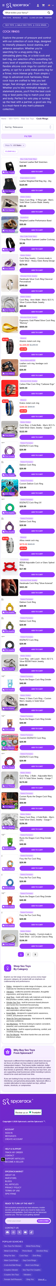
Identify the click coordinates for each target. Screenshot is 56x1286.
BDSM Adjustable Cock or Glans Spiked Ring (37, 563)
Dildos (9, 986)
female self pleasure (13, 1279)
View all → (42, 1279)
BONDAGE (17, 18)
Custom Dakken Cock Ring (31, 484)
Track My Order (14, 1152)
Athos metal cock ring (29, 540)
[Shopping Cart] (43, 5)
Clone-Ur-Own (36, 18)
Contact (9, 1155)
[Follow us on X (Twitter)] (19, 1232)
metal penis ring (33, 1246)
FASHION (48, 18)
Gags (25, 18)
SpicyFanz (10, 1194)
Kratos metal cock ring (29, 403)
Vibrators (10, 992)
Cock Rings (40, 25)
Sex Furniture (11, 1029)
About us (10, 1175)
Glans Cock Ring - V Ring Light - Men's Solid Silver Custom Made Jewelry (36, 201)
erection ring (42, 1251)
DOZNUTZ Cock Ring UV (31, 502)
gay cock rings (29, 1260)
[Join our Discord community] (7, 1232)
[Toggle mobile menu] (3, 5)
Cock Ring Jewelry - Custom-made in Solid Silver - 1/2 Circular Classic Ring (36, 935)
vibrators (27, 1275)
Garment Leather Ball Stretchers (33, 162)
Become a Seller (14, 1162)
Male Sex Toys (24, 25)
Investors (10, 1178)
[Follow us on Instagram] (13, 1232)
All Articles (12, 1184)
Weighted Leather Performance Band (35, 220)
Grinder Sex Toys (13, 1002)
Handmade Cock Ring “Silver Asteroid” (36, 583)
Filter (28, 136)
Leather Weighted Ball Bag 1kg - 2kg (35, 181)
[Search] (49, 12)
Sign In (8, 1133)
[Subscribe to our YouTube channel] (25, 1232)
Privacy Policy (13, 1187)
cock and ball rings (12, 1265)
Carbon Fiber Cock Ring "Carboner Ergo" (37, 384)
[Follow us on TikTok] (31, 1232)
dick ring (37, 1256)
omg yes (30, 1279)
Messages (10, 1136)
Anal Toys (10, 997)
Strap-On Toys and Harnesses (18, 1019)
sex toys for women (12, 1246)
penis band (27, 1251)
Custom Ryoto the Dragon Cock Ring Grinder (36, 797)
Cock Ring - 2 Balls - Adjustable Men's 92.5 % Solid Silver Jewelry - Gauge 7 (36, 777)
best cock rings (32, 1265)
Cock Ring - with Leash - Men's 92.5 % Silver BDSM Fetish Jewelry (36, 660)
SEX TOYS (7, 18)
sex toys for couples (31, 1270)
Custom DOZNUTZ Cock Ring (33, 738)
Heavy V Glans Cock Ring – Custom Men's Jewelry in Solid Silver (35, 699)
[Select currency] (51, 5)
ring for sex (9, 1256)
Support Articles (14, 1159)
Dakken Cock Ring (28, 465)
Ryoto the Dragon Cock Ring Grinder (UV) (35, 839)
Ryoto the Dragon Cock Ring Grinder (35, 679)
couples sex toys (11, 1275)
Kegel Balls (11, 1013)
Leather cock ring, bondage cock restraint (34, 364)
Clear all (10, 151)
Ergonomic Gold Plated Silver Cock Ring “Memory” (37, 321)
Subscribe (43, 1221)
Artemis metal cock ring (30, 341)
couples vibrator (11, 1270)
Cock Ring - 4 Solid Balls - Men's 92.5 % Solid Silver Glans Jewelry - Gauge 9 (37, 426)
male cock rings (11, 1260)
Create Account (14, 1139)
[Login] (38, 5)
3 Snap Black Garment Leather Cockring (37, 239)
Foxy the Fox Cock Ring (30, 859)
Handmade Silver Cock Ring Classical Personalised (36, 280)
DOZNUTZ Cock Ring (29, 446)
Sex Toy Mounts (12, 1035)
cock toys (24, 1256)
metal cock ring (11, 1251)
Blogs (8, 1181)
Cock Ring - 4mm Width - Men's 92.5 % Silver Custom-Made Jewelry (37, 301)
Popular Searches (12, 1242)
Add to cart (37, 171)
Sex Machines (12, 1024)
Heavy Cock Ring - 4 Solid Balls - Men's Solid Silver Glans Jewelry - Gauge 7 (37, 818)
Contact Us (12, 1228)
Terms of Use (12, 1191)
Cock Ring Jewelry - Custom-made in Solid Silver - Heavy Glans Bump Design (37, 259)
